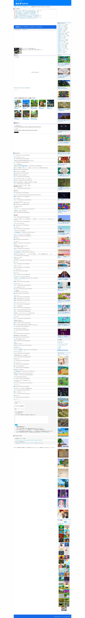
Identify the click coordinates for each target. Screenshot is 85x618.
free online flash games (22, 87)
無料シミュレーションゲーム (62, 32)
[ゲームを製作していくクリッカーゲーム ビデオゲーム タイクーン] (64, 610)
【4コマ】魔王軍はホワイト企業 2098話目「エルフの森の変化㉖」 (25, 12)
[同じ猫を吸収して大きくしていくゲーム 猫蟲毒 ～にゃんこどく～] (61, 597)
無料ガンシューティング (62, 39)
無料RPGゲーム (60, 38)
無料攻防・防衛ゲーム (61, 33)
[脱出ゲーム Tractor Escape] (66, 567)
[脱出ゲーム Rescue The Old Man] (61, 541)
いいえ (20, 413)
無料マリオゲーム (61, 41)
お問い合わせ (60, 342)
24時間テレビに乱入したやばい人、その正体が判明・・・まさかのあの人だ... (27, 17)
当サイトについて (61, 341)
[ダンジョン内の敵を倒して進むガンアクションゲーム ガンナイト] (66, 580)
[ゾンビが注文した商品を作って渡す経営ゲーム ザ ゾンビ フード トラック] (61, 584)
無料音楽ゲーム (60, 50)
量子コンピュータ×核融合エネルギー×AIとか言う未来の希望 (24, 18)
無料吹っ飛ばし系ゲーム (62, 40)
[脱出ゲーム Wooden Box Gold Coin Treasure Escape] (66, 593)
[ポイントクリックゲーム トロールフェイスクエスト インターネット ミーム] (61, 580)
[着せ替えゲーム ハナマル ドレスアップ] (61, 550)
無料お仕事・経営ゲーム (62, 34)
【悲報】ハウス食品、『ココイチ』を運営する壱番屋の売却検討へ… (26, 11)
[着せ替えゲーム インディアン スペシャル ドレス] (66, 533)
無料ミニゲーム (60, 52)
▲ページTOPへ (67, 613)
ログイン (70, 615)
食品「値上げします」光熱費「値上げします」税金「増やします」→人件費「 (27, 10)
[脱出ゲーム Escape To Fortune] (66, 597)
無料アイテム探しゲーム (62, 44)
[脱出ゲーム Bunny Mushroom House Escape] (66, 537)
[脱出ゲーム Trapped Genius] (66, 541)
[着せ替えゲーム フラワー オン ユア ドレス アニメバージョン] (66, 550)
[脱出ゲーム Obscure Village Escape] (66, 589)
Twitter (59, 347)
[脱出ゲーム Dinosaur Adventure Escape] (61, 593)
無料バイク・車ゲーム (61, 46)
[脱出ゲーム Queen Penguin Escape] (66, 584)
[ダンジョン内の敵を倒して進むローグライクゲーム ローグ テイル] (66, 606)
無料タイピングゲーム (61, 51)
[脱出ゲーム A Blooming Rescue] (61, 589)
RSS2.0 (59, 348)
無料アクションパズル (61, 27)
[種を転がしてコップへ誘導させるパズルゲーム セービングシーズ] (66, 554)
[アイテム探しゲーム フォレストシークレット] (61, 563)
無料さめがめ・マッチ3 (62, 28)
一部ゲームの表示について (62, 345)
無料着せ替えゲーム (26, 6)
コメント (25, 414)
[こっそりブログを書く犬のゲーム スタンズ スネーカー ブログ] (66, 576)
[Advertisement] (35, 21)
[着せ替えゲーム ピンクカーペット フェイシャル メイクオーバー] (61, 567)
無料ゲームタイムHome (18, 6)
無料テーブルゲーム (61, 47)
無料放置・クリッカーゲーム (62, 35)
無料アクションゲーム (61, 24)
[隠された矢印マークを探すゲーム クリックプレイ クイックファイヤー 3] (61, 537)
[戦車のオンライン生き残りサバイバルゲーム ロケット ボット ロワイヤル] (61, 533)
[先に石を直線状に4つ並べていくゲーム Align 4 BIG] (66, 546)
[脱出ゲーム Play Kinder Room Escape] (61, 576)
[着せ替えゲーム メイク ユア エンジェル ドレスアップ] (66, 563)
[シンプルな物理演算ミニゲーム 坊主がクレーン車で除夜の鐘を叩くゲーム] (61, 554)
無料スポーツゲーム (61, 45)
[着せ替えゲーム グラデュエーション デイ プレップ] (61, 546)
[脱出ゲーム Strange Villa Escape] (61, 606)
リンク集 (59, 346)
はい (17, 413)
